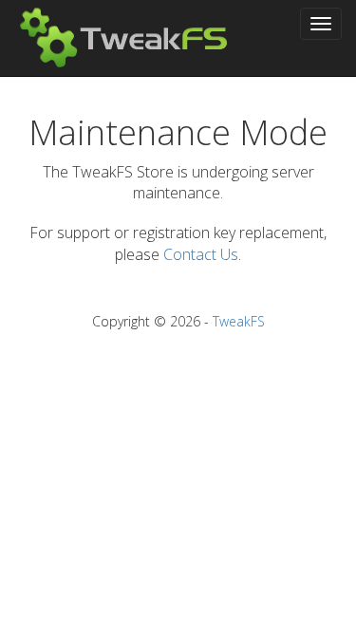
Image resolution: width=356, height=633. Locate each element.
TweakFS (239, 321)
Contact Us (200, 254)
